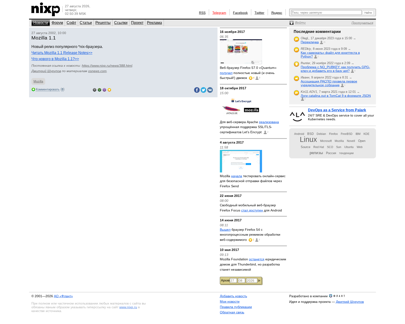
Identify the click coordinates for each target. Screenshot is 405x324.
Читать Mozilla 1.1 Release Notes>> (61, 53)
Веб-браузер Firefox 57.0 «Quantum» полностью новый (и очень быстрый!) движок (248, 73)
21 (324, 42)
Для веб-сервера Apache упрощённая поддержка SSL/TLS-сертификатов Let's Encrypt (249, 127)
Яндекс (276, 13)
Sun (338, 147)
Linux (308, 139)
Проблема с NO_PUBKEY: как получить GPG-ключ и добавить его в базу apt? (335, 69)
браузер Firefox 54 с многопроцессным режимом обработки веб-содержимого (250, 235)
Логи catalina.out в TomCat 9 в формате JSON (336, 96)
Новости (40, 23)
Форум (57, 23)
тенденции (346, 153)
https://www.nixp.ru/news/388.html (107, 65)
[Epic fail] (94, 89)
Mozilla (38, 81)
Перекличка (310, 42)
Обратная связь (232, 312)
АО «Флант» (63, 296)
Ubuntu (349, 147)
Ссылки (121, 23)
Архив (225, 280)
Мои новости (230, 301)
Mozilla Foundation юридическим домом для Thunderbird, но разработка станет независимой (253, 264)
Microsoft (326, 141)
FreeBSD (346, 134)
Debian (321, 134)
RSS (202, 13)
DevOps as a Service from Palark (337, 110)
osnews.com (97, 71)
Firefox (333, 134)
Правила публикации (236, 307)
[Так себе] (99, 89)
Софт (71, 23)
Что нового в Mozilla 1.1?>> (55, 59)
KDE (366, 134)
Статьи (86, 23)
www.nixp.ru (128, 307)
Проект (137, 23)
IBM (358, 134)
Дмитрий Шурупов (46, 71)
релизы (316, 152)
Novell (351, 141)
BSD (310, 134)
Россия (331, 153)
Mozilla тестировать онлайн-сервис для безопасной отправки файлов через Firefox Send (252, 181)
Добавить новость (233, 296)
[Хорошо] (104, 89)
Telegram (219, 13)
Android (299, 134)
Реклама (154, 23)
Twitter (259, 13)
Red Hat (318, 147)
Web (360, 147)
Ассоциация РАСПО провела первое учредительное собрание (329, 83)
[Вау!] (109, 89)
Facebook (240, 13)
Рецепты (103, 23)
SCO (330, 147)
